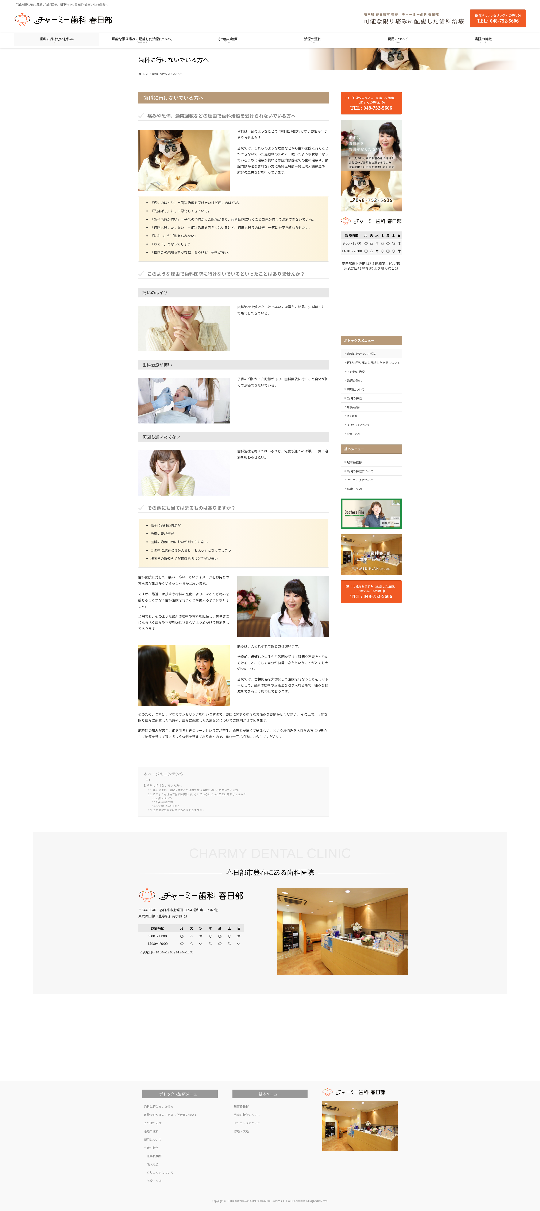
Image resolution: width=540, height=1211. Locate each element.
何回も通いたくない (168, 806)
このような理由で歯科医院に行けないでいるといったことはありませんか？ (199, 794)
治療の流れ (354, 380)
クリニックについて (358, 425)
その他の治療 (356, 372)
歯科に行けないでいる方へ (164, 785)
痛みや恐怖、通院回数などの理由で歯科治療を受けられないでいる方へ (197, 790)
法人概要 (352, 416)
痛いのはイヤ (165, 798)
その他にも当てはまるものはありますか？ (179, 810)
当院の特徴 (354, 398)
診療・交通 (353, 433)
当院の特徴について (360, 471)
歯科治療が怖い (166, 802)
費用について (356, 389)
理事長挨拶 (353, 407)
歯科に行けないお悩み (362, 354)
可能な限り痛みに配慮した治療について (373, 362)
